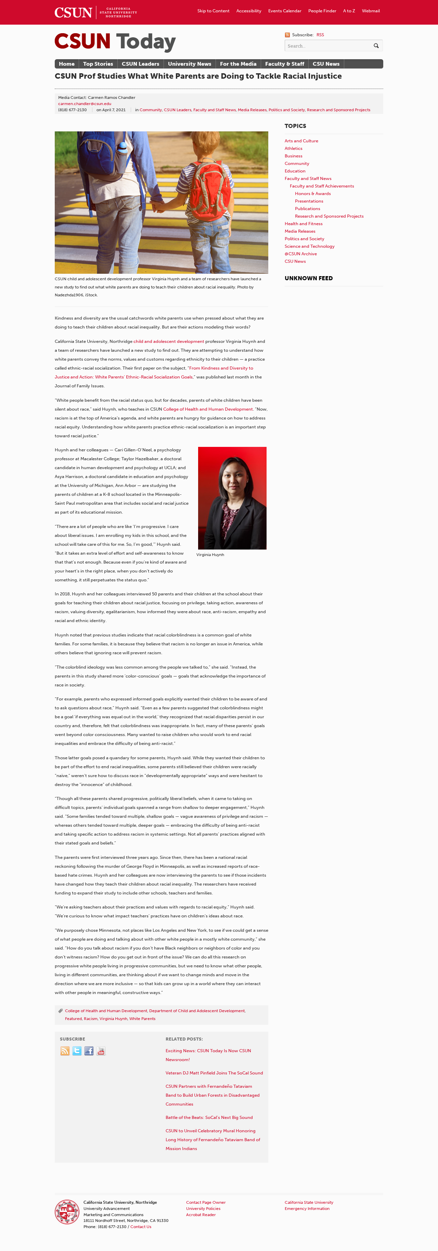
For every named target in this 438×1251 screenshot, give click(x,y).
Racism (91, 1018)
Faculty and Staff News (214, 109)
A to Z (349, 10)
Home (67, 64)
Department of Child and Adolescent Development (197, 1010)
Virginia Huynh (113, 1018)
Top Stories (98, 64)
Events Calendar (284, 10)
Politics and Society (287, 109)
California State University (309, 1202)
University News (189, 64)
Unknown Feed (309, 278)
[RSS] (65, 1051)
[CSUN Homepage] (96, 2)
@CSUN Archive (301, 253)
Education (295, 170)
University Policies (203, 1208)
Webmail (371, 10)
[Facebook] (89, 1051)
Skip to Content (213, 10)
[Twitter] (77, 1051)
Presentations (309, 201)
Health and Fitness (304, 223)
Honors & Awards (313, 193)
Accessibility (248, 10)
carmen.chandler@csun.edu (84, 103)
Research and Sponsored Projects (338, 109)
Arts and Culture (301, 140)
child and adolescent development (168, 341)
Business (293, 155)
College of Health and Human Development (208, 409)
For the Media (238, 64)
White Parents (142, 1018)
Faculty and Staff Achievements (322, 186)
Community (151, 109)
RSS (320, 34)
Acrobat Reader (201, 1214)
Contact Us (140, 1226)
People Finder (322, 10)
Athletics (293, 148)
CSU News (326, 64)
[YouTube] (101, 1051)
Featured (73, 1018)
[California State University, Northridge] (115, 43)
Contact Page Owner (206, 1202)
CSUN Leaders (140, 64)
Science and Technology (310, 246)
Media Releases (252, 109)
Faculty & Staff (284, 64)
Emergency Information (307, 1208)
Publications (307, 208)
